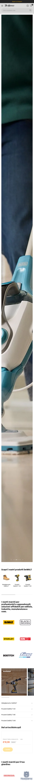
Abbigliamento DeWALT (6, 585)
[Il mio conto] (27, 5)
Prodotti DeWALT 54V (8, 720)
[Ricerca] (30, 10)
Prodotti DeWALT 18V (27, 585)
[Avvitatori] (14, 682)
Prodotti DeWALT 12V (17, 585)
